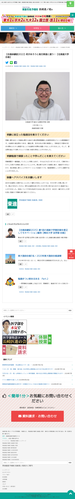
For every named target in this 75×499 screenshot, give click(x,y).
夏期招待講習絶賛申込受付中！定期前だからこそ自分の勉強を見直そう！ (26, 384)
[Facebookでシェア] (16, 63)
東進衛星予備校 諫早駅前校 (9, 448)
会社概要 (4, 489)
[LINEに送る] (12, 63)
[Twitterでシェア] (7, 63)
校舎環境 (4, 477)
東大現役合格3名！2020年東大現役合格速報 (39, 255)
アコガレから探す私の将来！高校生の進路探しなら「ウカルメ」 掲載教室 (37, 494)
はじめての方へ (6, 472)
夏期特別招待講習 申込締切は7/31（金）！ (17, 365)
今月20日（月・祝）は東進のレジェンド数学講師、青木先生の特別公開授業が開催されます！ (33, 373)
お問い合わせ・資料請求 (8, 486)
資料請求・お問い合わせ (39, 416)
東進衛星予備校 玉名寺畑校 (9, 457)
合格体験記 (38, 246)
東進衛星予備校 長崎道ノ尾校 (23, 47)
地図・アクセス (70, 5)
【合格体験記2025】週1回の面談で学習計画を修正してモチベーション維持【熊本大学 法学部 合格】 (43, 231)
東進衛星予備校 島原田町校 (9, 452)
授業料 (4, 482)
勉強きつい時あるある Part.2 (33, 278)
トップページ (5, 47)
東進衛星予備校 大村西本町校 (10, 450)
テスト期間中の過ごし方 (10, 380)
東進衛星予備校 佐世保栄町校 (10, 455)
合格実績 (4, 479)
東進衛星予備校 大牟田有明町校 (10, 459)
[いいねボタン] (7, 214)
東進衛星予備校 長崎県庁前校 (10, 443)
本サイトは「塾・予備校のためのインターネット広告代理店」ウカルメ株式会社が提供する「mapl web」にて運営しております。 (37, 497)
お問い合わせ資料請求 (71, 255)
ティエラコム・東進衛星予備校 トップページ (14, 441)
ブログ (12, 47)
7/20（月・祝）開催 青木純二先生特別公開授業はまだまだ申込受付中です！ (28, 369)
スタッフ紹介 (5, 474)
